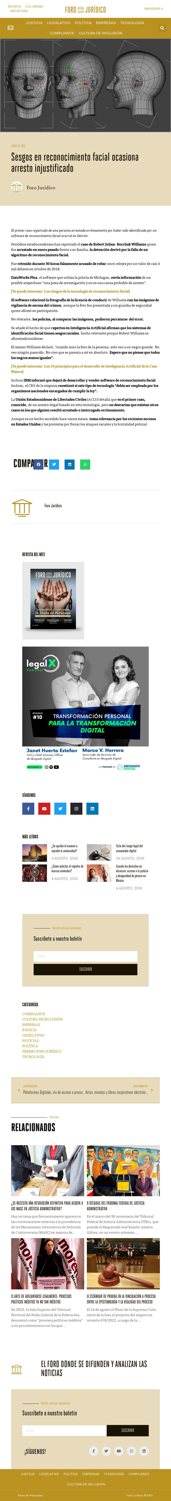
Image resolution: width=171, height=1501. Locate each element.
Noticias (30, 1041)
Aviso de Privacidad (30, 1495)
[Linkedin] (92, 809)
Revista (14, 6)
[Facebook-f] (28, 809)
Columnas (34, 6)
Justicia (34, 23)
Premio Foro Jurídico (41, 1052)
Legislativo (58, 23)
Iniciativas (19, 11)
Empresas (106, 23)
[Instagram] (76, 809)
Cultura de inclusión (100, 33)
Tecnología (132, 23)
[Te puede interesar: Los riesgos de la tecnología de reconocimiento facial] (70, 291)
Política (83, 23)
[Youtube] (44, 809)
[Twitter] (60, 809)
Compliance (62, 33)
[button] (162, 28)
